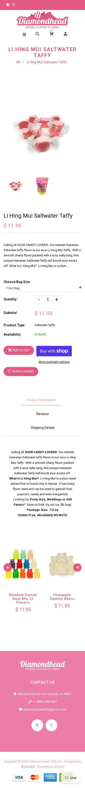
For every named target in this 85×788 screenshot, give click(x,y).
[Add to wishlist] (27, 574)
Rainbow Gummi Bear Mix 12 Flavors (23, 598)
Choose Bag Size (17, 282)
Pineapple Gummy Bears (62, 597)
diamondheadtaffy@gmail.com (44, 709)
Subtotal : (11, 313)
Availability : (13, 334)
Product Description (41, 400)
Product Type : (15, 325)
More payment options (54, 362)
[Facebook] (37, 725)
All (18, 62)
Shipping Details (43, 428)
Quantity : (11, 299)
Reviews (42, 414)
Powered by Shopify (50, 766)
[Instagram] (51, 725)
